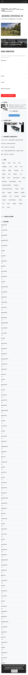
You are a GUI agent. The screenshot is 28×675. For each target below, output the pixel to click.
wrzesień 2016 (4, 503)
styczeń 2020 (4, 343)
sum (10, 196)
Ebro (21, 166)
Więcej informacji (19, 669)
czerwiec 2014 (4, 642)
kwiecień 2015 (4, 590)
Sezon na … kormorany (10, 147)
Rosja (3, 192)
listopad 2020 (4, 317)
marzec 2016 (4, 534)
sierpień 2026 (4, 225)
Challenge (4, 166)
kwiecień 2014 (4, 652)
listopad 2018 (4, 405)
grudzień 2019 (4, 348)
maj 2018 (3, 420)
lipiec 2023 (3, 266)
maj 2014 (3, 647)
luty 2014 (3, 663)
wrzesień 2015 (4, 565)
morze (8, 177)
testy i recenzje (12, 200)
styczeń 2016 (4, 544)
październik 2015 (4, 559)
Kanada (3, 174)
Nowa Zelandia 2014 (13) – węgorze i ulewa (14, 150)
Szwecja (23, 196)
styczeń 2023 (4, 271)
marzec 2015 (4, 596)
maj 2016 (3, 523)
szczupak (17, 196)
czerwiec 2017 (4, 462)
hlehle (20, 19)
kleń (9, 174)
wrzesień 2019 (4, 364)
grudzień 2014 (4, 611)
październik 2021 (4, 286)
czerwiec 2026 (4, 230)
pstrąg (16, 188)
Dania (10, 166)
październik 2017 (4, 446)
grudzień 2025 (4, 235)
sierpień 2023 (4, 261)
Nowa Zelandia (12, 181)
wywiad (14, 203)
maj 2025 (3, 250)
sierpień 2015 (4, 570)
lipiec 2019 (3, 374)
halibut (9, 170)
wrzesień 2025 (4, 245)
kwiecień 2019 (4, 384)
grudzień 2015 (4, 549)
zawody (20, 203)
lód (20, 174)
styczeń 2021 (4, 307)
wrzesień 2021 (4, 291)
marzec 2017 (4, 472)
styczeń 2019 (4, 395)
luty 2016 (3, 539)
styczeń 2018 (4, 436)
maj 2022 (3, 281)
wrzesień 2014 (4, 626)
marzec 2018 (4, 425)
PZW (22, 188)
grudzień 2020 (4, 312)
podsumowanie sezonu (7, 188)
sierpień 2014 (4, 632)
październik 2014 (4, 621)
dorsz (16, 166)
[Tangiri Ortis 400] (14, 123)
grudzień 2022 (4, 276)
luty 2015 (3, 601)
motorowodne (16, 177)
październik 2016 (4, 498)
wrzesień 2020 (4, 328)
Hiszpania (16, 170)
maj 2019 (3, 379)
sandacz (9, 192)
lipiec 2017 (3, 456)
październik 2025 (4, 240)
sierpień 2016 (4, 508)
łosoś (8, 207)
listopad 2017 (4, 441)
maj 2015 (3, 585)
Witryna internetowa (5, 88)
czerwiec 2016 (4, 518)
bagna (3, 163)
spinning (16, 192)
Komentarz (4, 60)
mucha (23, 177)
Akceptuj (14, 671)
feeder (3, 170)
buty (14, 163)
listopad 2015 (4, 554)
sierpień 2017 (4, 451)
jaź (22, 170)
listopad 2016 (4, 492)
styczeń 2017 (4, 482)
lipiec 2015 (3, 575)
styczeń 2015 (4, 606)
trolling (20, 200)
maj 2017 (3, 467)
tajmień (4, 200)
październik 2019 (4, 358)
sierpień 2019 (4, 369)
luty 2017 (3, 477)
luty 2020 (3, 338)
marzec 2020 (4, 333)
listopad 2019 (4, 353)
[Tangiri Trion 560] (19, 123)
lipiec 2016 (3, 513)
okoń (20, 181)
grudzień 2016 (4, 487)
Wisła (8, 203)
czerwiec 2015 (4, 580)
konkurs (15, 174)
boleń (9, 163)
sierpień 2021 (4, 297)
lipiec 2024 (3, 255)
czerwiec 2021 (4, 302)
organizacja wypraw (6, 185)
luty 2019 (3, 389)
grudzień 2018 (4, 400)
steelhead (4, 196)
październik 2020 (4, 322)
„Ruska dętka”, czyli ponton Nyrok (16, 140)
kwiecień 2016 (4, 529)
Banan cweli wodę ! (11, 143)
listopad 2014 (4, 616)
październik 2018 (4, 410)
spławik (22, 192)
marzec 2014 (4, 657)
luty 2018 (3, 431)
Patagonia (16, 185)
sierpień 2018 (4, 415)
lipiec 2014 (3, 637)
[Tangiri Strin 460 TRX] (9, 123)
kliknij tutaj (15, 111)
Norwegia (4, 181)
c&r (19, 163)
